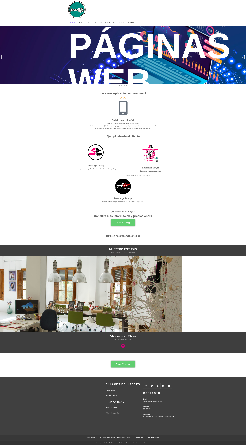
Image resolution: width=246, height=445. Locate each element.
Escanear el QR (150, 167)
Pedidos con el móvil (123, 120)
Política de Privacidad (110, 443)
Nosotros (110, 23)
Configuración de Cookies (141, 443)
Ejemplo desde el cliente (123, 136)
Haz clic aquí (129, 175)
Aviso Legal (98, 443)
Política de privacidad (112, 413)
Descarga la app (95, 165)
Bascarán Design (111, 395)
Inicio (73, 23)
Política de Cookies (125, 443)
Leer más (80, 74)
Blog (121, 23)
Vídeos (98, 23)
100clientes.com (111, 390)
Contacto (132, 23)
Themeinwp (154, 437)
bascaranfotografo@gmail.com (152, 401)
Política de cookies (112, 408)
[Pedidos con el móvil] (123, 108)
